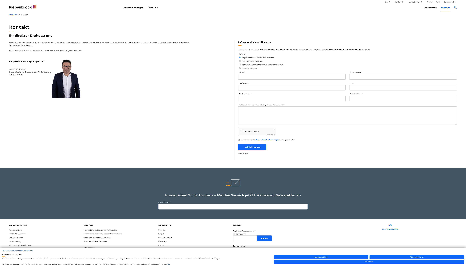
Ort (352, 83)
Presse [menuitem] (429, 2)
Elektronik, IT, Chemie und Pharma (97, 238)
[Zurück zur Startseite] (63, 5)
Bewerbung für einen (252, 61)
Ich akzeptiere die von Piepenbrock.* (267, 140)
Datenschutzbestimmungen (267, 140)
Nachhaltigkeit (164, 238)
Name (241, 72)
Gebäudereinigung (16, 238)
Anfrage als (262, 65)
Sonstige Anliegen (249, 68)
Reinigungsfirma (15, 230)
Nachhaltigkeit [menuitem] (414, 2)
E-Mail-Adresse (356, 94)
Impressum (28, 251)
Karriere (161, 241)
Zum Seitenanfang (390, 229)
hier (168, 264)
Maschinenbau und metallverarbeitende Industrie (103, 234)
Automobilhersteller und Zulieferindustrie (100, 230)
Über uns (153, 7)
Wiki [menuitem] (438, 2)
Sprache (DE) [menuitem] (449, 2)
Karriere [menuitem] (398, 2)
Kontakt (445, 7)
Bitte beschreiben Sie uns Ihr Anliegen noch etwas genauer (262, 105)
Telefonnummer (245, 94)
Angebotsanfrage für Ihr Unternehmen (258, 58)
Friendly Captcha (271, 134)
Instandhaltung (15, 241)
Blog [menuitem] (386, 2)
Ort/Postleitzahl (239, 234)
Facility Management (17, 234)
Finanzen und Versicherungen (95, 241)
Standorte (431, 7)
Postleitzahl (244, 83)
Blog (160, 234)
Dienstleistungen (134, 7)
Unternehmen (356, 72)
